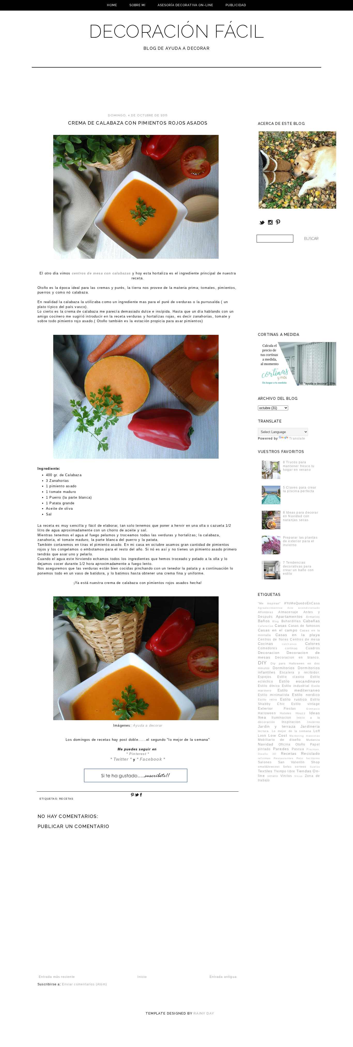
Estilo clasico (291, 677)
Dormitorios (284, 668)
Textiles (265, 771)
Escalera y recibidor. (300, 672)
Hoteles (285, 713)
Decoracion (269, 653)
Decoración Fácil (176, 31)
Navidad (265, 744)
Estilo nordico (306, 695)
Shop (315, 762)
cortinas (291, 648)
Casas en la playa (297, 635)
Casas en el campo (277, 630)
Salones (265, 762)
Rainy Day (204, 1013)
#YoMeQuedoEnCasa (302, 603)
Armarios (313, 616)
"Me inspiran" (269, 603)
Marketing (296, 735)
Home (112, 5)
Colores (312, 644)
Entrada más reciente (57, 977)
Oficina (284, 744)
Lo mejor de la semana (291, 731)
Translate (297, 438)
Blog (275, 621)
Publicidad (236, 5)
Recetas (66, 798)
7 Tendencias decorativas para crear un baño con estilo (298, 568)
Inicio (142, 977)
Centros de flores (273, 639)
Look (262, 735)
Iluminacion (281, 717)
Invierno (313, 722)
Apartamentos (289, 616)
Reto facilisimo (308, 758)
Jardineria (310, 726)
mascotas (313, 735)
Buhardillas (291, 621)
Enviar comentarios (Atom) (84, 984)
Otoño (300, 744)
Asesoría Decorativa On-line (185, 5)
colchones (289, 644)
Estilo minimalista (273, 695)
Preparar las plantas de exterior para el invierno (300, 541)
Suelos (315, 766)
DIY (262, 662)
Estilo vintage (305, 704)
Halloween (267, 713)
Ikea (262, 717)
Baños (264, 621)
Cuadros (313, 648)
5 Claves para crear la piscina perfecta (300, 489)
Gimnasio (313, 708)
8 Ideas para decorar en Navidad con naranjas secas (300, 516)
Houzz (300, 713)
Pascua (298, 749)
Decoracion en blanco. (297, 657)
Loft (316, 731)
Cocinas (265, 644)
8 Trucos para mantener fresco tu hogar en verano (299, 466)
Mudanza (313, 739)
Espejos (264, 677)
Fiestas (290, 708)
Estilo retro (267, 699)
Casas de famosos (304, 626)
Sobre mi (137, 5)
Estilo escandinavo (299, 681)
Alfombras (265, 612)
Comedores (267, 648)
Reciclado (310, 753)
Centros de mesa (305, 639)
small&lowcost (269, 766)
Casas (281, 625)
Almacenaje (288, 612)
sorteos (300, 766)
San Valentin (291, 762)
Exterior (265, 708)
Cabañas (311, 621)
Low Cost (277, 735)
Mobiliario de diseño (279, 740)
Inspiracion (291, 722)
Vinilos (286, 776)
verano (272, 775)
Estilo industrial (296, 686)
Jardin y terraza (277, 726)
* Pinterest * (137, 754)
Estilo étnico (269, 686)
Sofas (287, 766)
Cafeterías (265, 625)
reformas (264, 758)
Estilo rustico (293, 699)
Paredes (281, 749)
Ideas (314, 713)
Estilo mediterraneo (299, 690)
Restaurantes (283, 758)
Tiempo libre (284, 771)
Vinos (298, 776)
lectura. (264, 731)
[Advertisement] (162, 92)
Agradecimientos (270, 607)
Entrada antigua (223, 977)
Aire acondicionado (303, 607)
